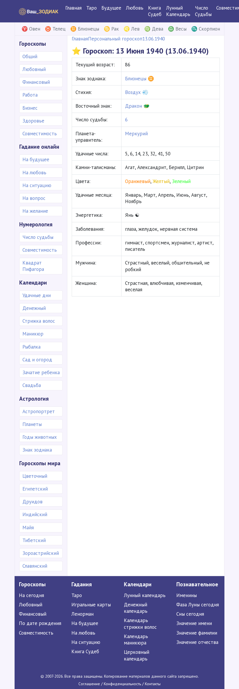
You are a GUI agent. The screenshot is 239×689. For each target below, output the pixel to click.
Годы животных (39, 437)
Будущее (111, 8)
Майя (28, 527)
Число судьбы (37, 237)
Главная (73, 8)
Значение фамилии (196, 633)
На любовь (34, 172)
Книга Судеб (154, 11)
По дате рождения (40, 623)
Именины (186, 595)
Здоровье (33, 121)
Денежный (34, 308)
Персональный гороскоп (115, 38)
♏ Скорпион (205, 29)
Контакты (153, 683)
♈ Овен (31, 29)
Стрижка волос (38, 321)
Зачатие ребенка (41, 372)
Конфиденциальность (122, 683)
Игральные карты (91, 604)
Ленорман (82, 614)
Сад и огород (37, 359)
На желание (35, 211)
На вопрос (33, 198)
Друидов (32, 501)
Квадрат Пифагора (33, 266)
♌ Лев (132, 29)
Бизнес (30, 108)
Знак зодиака (37, 450)
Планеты (32, 424)
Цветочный (34, 476)
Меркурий (136, 133)
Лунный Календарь (178, 11)
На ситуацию (36, 185)
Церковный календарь (136, 655)
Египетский (35, 489)
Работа (30, 95)
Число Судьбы (203, 11)
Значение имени (194, 623)
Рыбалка (31, 347)
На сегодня (31, 595)
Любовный (34, 69)
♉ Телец (55, 29)
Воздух (133, 92)
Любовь (134, 8)
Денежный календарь (135, 607)
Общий (29, 56)
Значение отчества (197, 642)
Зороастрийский (40, 553)
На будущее (35, 159)
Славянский (34, 566)
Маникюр (32, 334)
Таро (91, 8)
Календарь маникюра (136, 639)
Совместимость (39, 133)
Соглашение (89, 683)
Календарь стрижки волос (140, 623)
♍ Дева (153, 29)
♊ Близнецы (84, 29)
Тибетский (34, 540)
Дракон (133, 106)
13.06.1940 (153, 38)
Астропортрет (38, 411)
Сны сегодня (190, 614)
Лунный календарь (145, 595)
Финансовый (36, 82)
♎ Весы (177, 29)
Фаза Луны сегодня (197, 604)
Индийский (34, 514)
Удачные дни (36, 295)
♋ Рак (111, 29)
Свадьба (31, 385)
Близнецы (135, 78)
